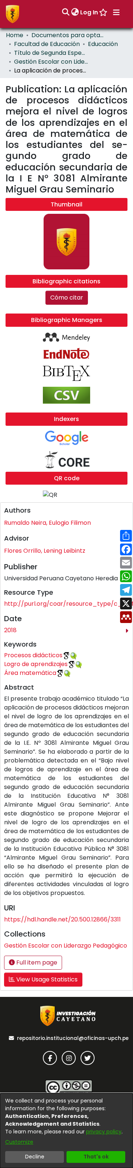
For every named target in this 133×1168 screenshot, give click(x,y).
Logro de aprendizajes (36, 664)
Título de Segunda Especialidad (51, 53)
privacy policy (104, 1131)
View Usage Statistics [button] (46, 979)
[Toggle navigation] (116, 13)
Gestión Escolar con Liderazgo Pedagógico (51, 61)
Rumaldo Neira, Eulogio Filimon (47, 522)
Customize (19, 1142)
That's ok (96, 1156)
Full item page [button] (36, 962)
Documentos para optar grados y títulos (68, 35)
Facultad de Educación (47, 44)
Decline (34, 1156)
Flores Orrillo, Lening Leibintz (44, 550)
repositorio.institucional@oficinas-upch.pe (73, 1038)
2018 (10, 630)
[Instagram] (69, 1058)
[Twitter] (88, 1058)
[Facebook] (50, 1058)
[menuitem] (74, 12)
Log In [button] (89, 12)
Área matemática (30, 673)
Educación (103, 44)
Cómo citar (66, 297)
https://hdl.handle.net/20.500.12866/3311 (62, 919)
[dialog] (66, 1130)
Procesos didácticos (33, 655)
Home (14, 35)
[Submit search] (65, 12)
